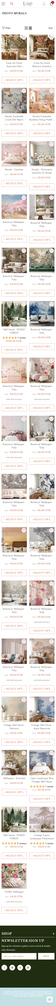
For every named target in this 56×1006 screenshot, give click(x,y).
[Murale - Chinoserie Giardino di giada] (42, 154)
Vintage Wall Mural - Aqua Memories (42, 727)
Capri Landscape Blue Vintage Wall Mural (41, 780)
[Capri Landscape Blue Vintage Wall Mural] (42, 762)
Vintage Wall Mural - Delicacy (14, 727)
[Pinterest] (20, 967)
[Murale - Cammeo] (14, 154)
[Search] (12, 4)
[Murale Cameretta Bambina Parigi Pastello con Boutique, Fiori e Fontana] (42, 100)
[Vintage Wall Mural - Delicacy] (14, 709)
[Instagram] (12, 967)
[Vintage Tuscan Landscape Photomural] (42, 819)
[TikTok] (28, 967)
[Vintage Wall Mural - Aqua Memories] (42, 709)
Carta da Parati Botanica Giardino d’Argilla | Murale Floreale (41, 64)
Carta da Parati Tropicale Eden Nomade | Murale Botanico (14, 64)
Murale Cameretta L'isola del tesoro (14, 118)
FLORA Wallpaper (14, 892)
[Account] (44, 3)
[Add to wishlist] (24, 37)
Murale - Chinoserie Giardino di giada (42, 171)
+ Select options (15, 80)
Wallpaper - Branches (14, 778)
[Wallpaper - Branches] (14, 762)
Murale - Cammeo (14, 169)
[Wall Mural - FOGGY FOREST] (14, 313)
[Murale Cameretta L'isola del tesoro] (14, 100)
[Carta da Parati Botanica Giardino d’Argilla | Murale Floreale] (42, 47)
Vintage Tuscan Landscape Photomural (42, 837)
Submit (46, 956)
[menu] (3, 4)
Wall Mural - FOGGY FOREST (14, 331)
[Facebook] (4, 967)
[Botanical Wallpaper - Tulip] (14, 207)
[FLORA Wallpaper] (14, 876)
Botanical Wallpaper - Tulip (14, 224)
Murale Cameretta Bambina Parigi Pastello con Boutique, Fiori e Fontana (41, 118)
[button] (26, 28)
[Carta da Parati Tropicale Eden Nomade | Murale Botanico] (14, 47)
